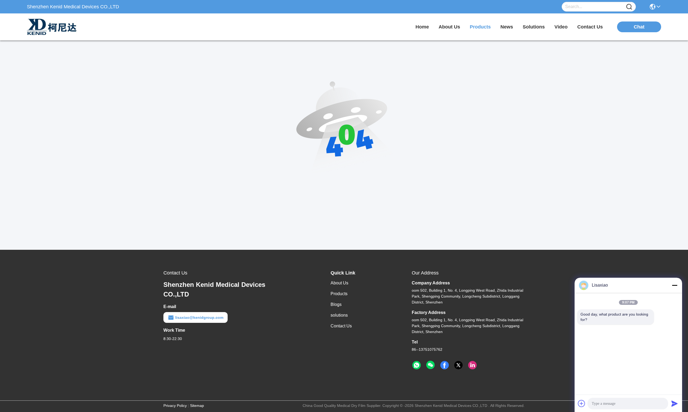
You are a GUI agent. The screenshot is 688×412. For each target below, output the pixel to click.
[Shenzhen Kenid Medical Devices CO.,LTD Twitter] (458, 365)
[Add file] (581, 403)
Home (422, 27)
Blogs (336, 304)
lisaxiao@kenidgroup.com (199, 317)
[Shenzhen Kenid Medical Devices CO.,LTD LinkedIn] (472, 365)
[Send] (674, 403)
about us (449, 27)
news (506, 27)
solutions (534, 27)
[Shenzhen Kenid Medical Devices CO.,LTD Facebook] (444, 365)
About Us (339, 283)
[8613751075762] (416, 365)
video (561, 27)
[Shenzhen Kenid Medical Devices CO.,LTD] (56, 27)
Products (339, 293)
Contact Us (341, 326)
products (480, 27)
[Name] (629, 6)
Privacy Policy (175, 405)
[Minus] (674, 285)
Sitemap (197, 405)
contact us (590, 27)
